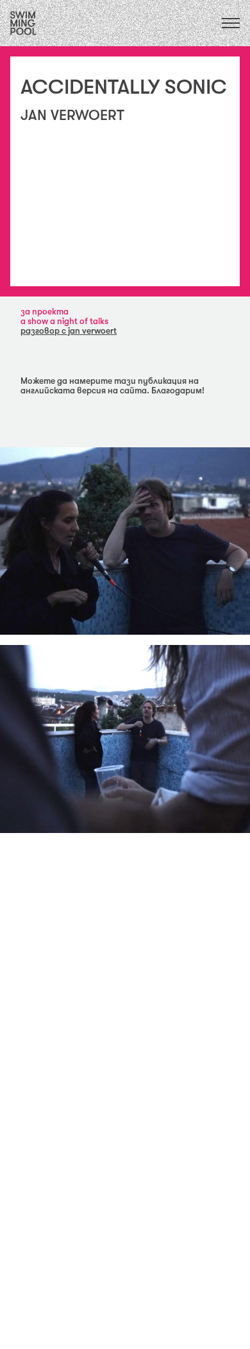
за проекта (45, 311)
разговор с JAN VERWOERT (69, 331)
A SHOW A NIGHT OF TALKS (64, 321)
